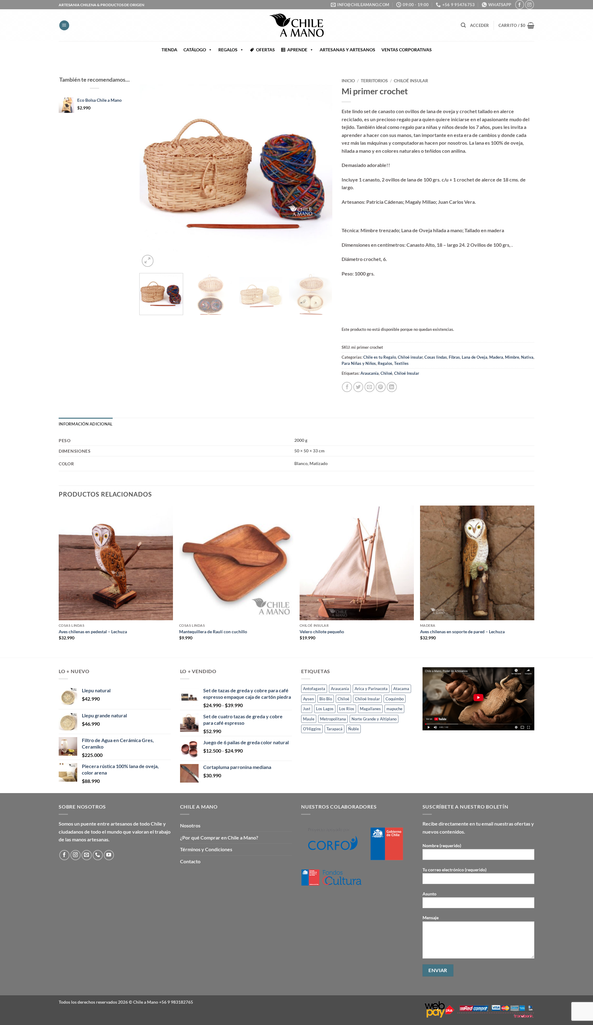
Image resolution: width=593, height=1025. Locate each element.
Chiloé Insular (406, 373)
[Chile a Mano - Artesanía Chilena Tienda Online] (296, 25)
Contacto (190, 861)
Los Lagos (325, 708)
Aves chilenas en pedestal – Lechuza (93, 631)
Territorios (374, 80)
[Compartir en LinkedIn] (392, 387)
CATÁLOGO (194, 49)
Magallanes (370, 708)
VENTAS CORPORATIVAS (406, 49)
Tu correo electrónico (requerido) (454, 869)
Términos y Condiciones (206, 849)
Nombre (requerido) (442, 845)
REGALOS (228, 49)
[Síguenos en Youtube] (109, 855)
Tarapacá (334, 728)
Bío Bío (325, 698)
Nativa (527, 357)
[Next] (320, 171)
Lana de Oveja (474, 357)
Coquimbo (394, 698)
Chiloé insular (411, 80)
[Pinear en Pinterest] (381, 387)
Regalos (385, 363)
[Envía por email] (369, 387)
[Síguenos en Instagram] (529, 4)
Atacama (401, 688)
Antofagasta (314, 688)
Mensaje (431, 917)
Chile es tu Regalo (379, 357)
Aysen (308, 698)
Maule (308, 718)
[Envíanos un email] (87, 855)
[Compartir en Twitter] (358, 387)
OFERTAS (265, 49)
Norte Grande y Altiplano (374, 718)
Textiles (401, 363)
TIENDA (169, 49)
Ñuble (353, 728)
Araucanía (369, 373)
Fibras (454, 357)
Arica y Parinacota (371, 688)
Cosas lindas (435, 357)
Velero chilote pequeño (322, 631)
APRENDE (297, 49)
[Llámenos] (98, 855)
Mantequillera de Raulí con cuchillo (213, 631)
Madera (496, 357)
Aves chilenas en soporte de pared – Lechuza (462, 631)
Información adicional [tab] (85, 423)
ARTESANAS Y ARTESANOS (347, 49)
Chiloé (386, 373)
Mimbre (512, 357)
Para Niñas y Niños (359, 363)
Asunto (429, 893)
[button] (64, 25)
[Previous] (151, 171)
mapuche (394, 708)
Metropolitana (333, 718)
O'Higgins (312, 728)
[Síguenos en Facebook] (519, 4)
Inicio (348, 80)
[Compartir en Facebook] (347, 387)
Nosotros (190, 825)
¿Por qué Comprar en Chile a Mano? (219, 837)
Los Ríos (346, 708)
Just (306, 708)
